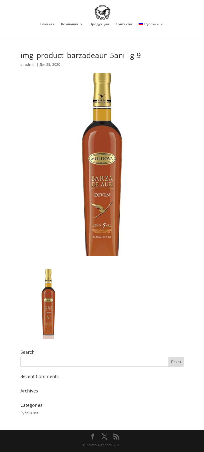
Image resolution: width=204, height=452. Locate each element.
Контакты (123, 24)
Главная (47, 24)
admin (30, 64)
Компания (69, 24)
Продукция (99, 24)
